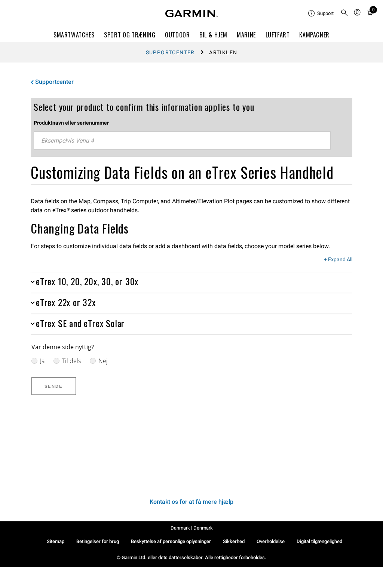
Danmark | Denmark (192, 528)
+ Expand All (338, 260)
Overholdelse (271, 541)
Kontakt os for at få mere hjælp (191, 501)
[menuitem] (321, 13)
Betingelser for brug (97, 541)
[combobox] (182, 140)
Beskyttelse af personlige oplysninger (171, 541)
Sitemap (55, 541)
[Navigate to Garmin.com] (191, 13)
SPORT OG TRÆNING (129, 34)
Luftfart (278, 34)
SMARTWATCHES (74, 34)
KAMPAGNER (314, 34)
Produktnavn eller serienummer (71, 123)
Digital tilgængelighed (319, 541)
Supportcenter (170, 52)
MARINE (246, 34)
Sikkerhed (234, 541)
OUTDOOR (177, 34)
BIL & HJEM (213, 34)
